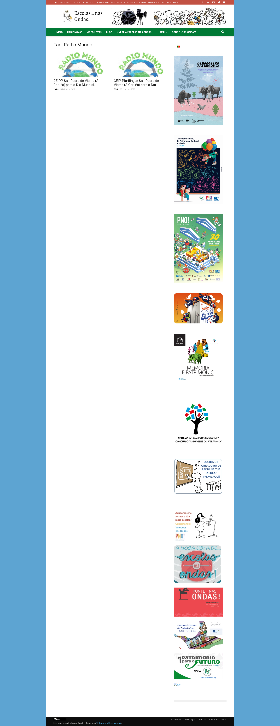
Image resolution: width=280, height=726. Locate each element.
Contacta (76, 2)
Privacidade (176, 719)
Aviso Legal (190, 719)
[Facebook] (202, 2)
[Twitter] (218, 2)
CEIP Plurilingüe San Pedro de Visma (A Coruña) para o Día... (136, 83)
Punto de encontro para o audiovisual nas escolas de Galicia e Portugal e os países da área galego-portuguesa (130, 2)
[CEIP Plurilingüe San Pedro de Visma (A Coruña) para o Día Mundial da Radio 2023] (140, 64)
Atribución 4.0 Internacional (108, 723)
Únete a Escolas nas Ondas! (134, 32)
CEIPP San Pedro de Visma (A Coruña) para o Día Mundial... (76, 83)
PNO (55, 89)
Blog (109, 32)
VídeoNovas (94, 32)
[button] (223, 32)
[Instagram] (213, 2)
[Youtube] (224, 2)
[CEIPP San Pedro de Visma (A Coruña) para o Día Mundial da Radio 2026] (79, 64)
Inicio (59, 32)
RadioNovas (74, 32)
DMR (162, 32)
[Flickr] (208, 2)
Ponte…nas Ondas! (61, 2)
